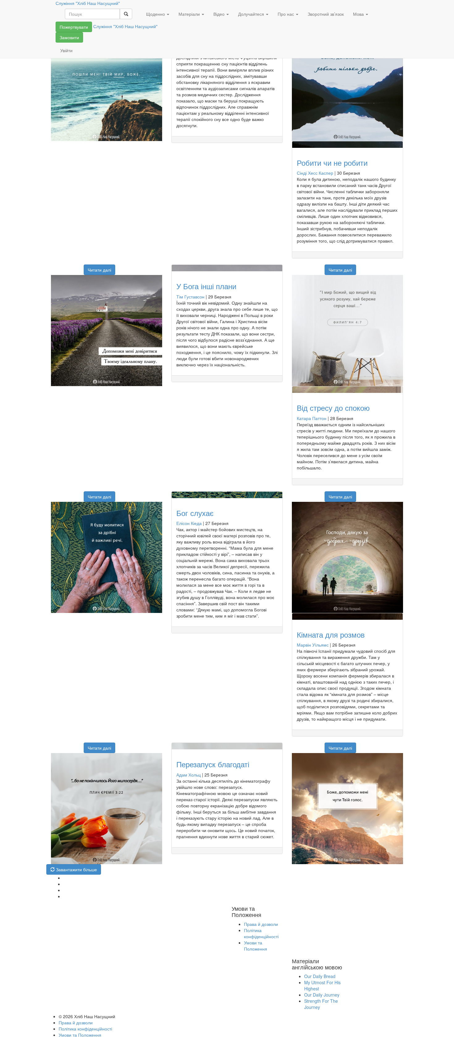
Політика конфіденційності (261, 933)
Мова (359, 14)
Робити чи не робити (332, 162)
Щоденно (156, 14)
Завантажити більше (76, 869)
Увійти (66, 50)
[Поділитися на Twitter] (70, 266)
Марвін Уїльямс (313, 645)
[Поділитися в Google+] (63, 266)
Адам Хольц (188, 775)
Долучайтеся (251, 14)
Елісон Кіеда (189, 523)
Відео (219, 14)
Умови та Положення (255, 945)
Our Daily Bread (319, 976)
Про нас (286, 14)
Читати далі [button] (99, 270)
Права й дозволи (261, 924)
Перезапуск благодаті (212, 764)
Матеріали (190, 14)
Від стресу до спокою (333, 407)
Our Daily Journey (321, 995)
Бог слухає (194, 512)
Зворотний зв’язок (326, 14)
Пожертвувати (74, 27)
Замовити (69, 37)
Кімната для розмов (331, 634)
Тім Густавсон (190, 297)
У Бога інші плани (206, 286)
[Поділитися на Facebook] (55, 266)
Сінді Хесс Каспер (315, 173)
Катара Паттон (311, 418)
